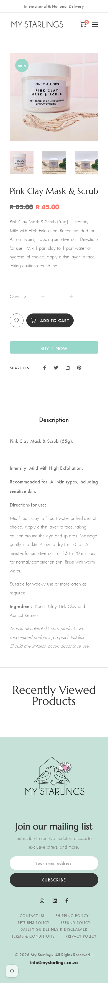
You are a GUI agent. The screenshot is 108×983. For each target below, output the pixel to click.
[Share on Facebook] (44, 367)
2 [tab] (55, 128)
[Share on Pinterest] (79, 367)
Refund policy (75, 922)
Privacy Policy (81, 936)
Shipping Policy (72, 915)
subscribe (54, 880)
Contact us (32, 915)
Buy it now (54, 348)
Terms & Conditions (33, 936)
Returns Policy (33, 922)
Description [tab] (54, 419)
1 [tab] (47, 128)
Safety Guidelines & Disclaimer (54, 929)
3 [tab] (61, 128)
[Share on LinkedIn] (67, 367)
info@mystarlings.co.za (54, 962)
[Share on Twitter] (55, 367)
